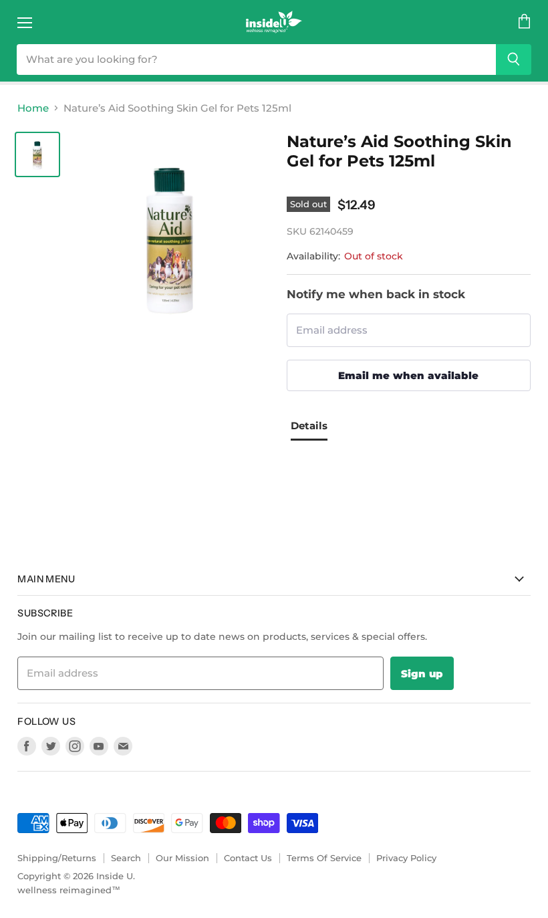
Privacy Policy (406, 857)
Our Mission (182, 857)
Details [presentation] (309, 425)
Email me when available (408, 375)
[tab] (314, 428)
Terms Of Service (324, 857)
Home (33, 108)
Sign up (422, 673)
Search (126, 857)
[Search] (513, 59)
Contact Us (248, 857)
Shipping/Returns (56, 857)
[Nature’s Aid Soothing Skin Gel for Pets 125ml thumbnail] (37, 154)
